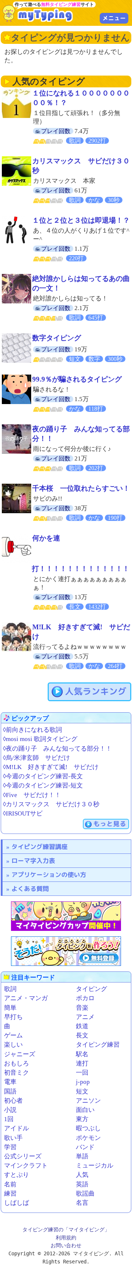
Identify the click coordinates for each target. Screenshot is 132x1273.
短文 (82, 1091)
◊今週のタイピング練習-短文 (43, 785)
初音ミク (16, 1072)
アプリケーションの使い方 (48, 874)
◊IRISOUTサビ (23, 813)
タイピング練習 (98, 1044)
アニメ (85, 1016)
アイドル (16, 1128)
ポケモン (88, 1137)
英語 (82, 1184)
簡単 (10, 1007)
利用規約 (66, 1238)
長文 (82, 1035)
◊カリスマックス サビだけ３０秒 (51, 804)
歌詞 (10, 988)
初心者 (13, 1100)
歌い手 (13, 1137)
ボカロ (85, 998)
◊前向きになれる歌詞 (32, 729)
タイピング (91, 988)
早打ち (13, 1016)
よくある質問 (30, 888)
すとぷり (16, 1174)
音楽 (82, 1007)
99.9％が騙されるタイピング (77, 379)
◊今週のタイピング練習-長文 (43, 776)
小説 (10, 1109)
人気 (82, 1174)
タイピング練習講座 (39, 846)
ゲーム (13, 1035)
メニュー (114, 18)
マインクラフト (26, 1165)
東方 (82, 1119)
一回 (82, 1072)
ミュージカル (94, 1165)
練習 (10, 1193)
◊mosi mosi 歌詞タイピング (40, 738)
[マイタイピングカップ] (66, 916)
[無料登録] (66, 951)
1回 (9, 1119)
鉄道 (82, 1026)
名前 (10, 1184)
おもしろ (16, 1063)
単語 (82, 1156)
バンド (85, 1147)
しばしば (16, 1202)
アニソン (88, 1100)
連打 (82, 1063)
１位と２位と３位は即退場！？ (81, 220)
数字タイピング (56, 338)
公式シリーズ (22, 1156)
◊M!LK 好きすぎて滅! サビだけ (51, 767)
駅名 (82, 1054)
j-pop (83, 1081)
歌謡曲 (85, 1193)
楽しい (13, 1044)
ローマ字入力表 (33, 860)
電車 (10, 1081)
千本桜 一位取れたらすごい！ (81, 488)
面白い (85, 1109)
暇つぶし (88, 1128)
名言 (82, 1202)
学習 (10, 1147)
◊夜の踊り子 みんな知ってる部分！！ (57, 748)
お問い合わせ (66, 1245)
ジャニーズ (19, 1054)
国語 (10, 1091)
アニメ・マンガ (26, 998)
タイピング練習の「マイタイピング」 (66, 1229)
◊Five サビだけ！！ (32, 795)
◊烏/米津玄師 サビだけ (36, 757)
